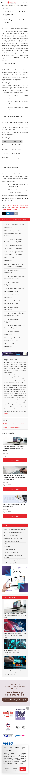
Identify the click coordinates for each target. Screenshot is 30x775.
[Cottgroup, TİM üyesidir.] (8, 736)
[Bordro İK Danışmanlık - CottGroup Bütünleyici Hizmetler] (12, 2)
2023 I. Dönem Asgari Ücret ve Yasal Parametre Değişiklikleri (13, 247)
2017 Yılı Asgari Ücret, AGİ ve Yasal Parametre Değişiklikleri (14, 327)
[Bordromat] (15, 353)
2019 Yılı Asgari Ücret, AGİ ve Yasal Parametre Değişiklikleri (14, 302)
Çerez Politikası (19, 763)
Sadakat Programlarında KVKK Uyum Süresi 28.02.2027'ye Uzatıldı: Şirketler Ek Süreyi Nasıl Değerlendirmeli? (15, 672)
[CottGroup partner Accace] (20, 736)
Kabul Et (23, 769)
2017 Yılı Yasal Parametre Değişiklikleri (11, 320)
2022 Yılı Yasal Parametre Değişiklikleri (11, 259)
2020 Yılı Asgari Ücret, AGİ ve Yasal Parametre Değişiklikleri (14, 290)
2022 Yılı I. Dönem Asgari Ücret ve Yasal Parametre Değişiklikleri (14, 265)
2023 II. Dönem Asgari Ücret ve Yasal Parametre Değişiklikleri (13, 241)
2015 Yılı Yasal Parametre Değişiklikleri (11, 345)
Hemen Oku (14, 460)
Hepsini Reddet (15, 769)
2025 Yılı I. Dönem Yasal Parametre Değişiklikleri (14, 226)
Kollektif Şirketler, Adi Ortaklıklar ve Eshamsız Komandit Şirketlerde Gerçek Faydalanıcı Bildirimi (14, 477)
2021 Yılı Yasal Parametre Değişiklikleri (11, 271)
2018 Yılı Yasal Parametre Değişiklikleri (11, 308)
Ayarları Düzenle (7, 769)
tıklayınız (6, 413)
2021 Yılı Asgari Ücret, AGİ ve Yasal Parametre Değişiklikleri (14, 277)
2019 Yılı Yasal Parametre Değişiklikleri (11, 296)
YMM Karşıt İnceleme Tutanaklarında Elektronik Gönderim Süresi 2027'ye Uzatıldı (13, 448)
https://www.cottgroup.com (11, 427)
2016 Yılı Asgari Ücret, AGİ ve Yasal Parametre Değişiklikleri (14, 339)
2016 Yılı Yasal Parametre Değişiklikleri (11, 333)
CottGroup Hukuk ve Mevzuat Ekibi (17, 205)
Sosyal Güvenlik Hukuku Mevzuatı (16, 207)
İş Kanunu (14, 209)
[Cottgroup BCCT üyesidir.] (8, 727)
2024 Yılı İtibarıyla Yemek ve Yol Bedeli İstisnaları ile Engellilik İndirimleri (13, 233)
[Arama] (23, 2)
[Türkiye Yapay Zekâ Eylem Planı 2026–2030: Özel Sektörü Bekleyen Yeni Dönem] (15, 626)
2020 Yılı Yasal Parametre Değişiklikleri (11, 284)
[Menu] (1, 2)
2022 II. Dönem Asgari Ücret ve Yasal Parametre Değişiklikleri (13, 253)
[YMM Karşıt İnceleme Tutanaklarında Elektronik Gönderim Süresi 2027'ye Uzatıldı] (15, 440)
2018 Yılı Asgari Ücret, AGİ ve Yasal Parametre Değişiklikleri (14, 314)
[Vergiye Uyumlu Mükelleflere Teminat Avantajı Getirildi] (15, 498)
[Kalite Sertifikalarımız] (8, 714)
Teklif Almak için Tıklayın (15, 699)
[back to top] (27, 708)
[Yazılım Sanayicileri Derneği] (8, 743)
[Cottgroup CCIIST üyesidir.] (20, 727)
